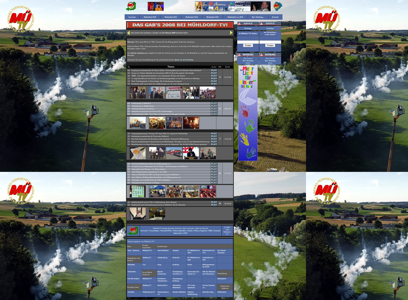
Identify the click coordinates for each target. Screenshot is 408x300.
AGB (185, 233)
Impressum (178, 233)
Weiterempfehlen (179, 231)
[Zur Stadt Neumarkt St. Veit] (211, 10)
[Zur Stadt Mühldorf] (211, 6)
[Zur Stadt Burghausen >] (230, 6)
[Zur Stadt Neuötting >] (225, 10)
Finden (190, 231)
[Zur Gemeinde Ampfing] (216, 10)
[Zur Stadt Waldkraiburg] (205, 10)
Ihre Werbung (248, 61)
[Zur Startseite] (130, 10)
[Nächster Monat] (231, 34)
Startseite (144, 231)
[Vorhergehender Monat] (128, 34)
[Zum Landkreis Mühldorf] (205, 6)
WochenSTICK (166, 231)
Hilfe (210, 231)
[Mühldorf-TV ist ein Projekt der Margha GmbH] (243, 6)
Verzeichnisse (154, 231)
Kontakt (217, 231)
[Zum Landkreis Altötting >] (220, 6)
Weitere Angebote (200, 231)
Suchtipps (248, 28)
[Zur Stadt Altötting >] (221, 10)
